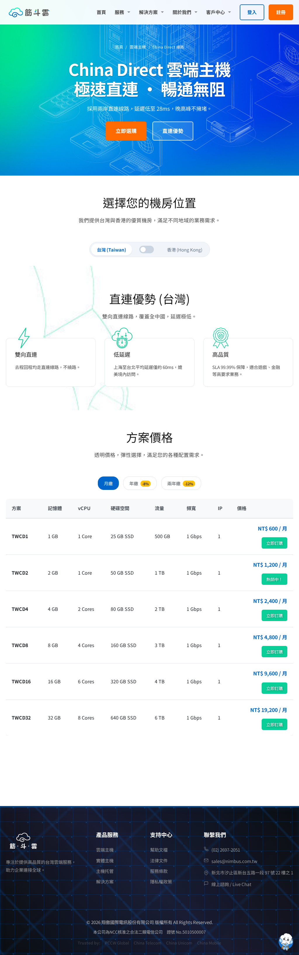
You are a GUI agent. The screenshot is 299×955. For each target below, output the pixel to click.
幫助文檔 (159, 849)
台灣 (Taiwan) (111, 249)
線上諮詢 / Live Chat (231, 884)
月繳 (108, 483)
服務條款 (159, 871)
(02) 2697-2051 (225, 849)
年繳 (139, 483)
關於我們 (182, 11)
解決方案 (148, 11)
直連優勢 (172, 130)
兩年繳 (180, 483)
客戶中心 (215, 11)
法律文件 (159, 860)
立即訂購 (274, 543)
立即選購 (126, 130)
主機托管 (105, 871)
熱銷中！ (274, 579)
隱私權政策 (161, 881)
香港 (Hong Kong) (184, 249)
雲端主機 (138, 47)
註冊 (281, 11)
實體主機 (105, 860)
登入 (252, 11)
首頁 (101, 11)
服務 (119, 11)
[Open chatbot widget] (286, 942)
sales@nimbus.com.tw (234, 861)
